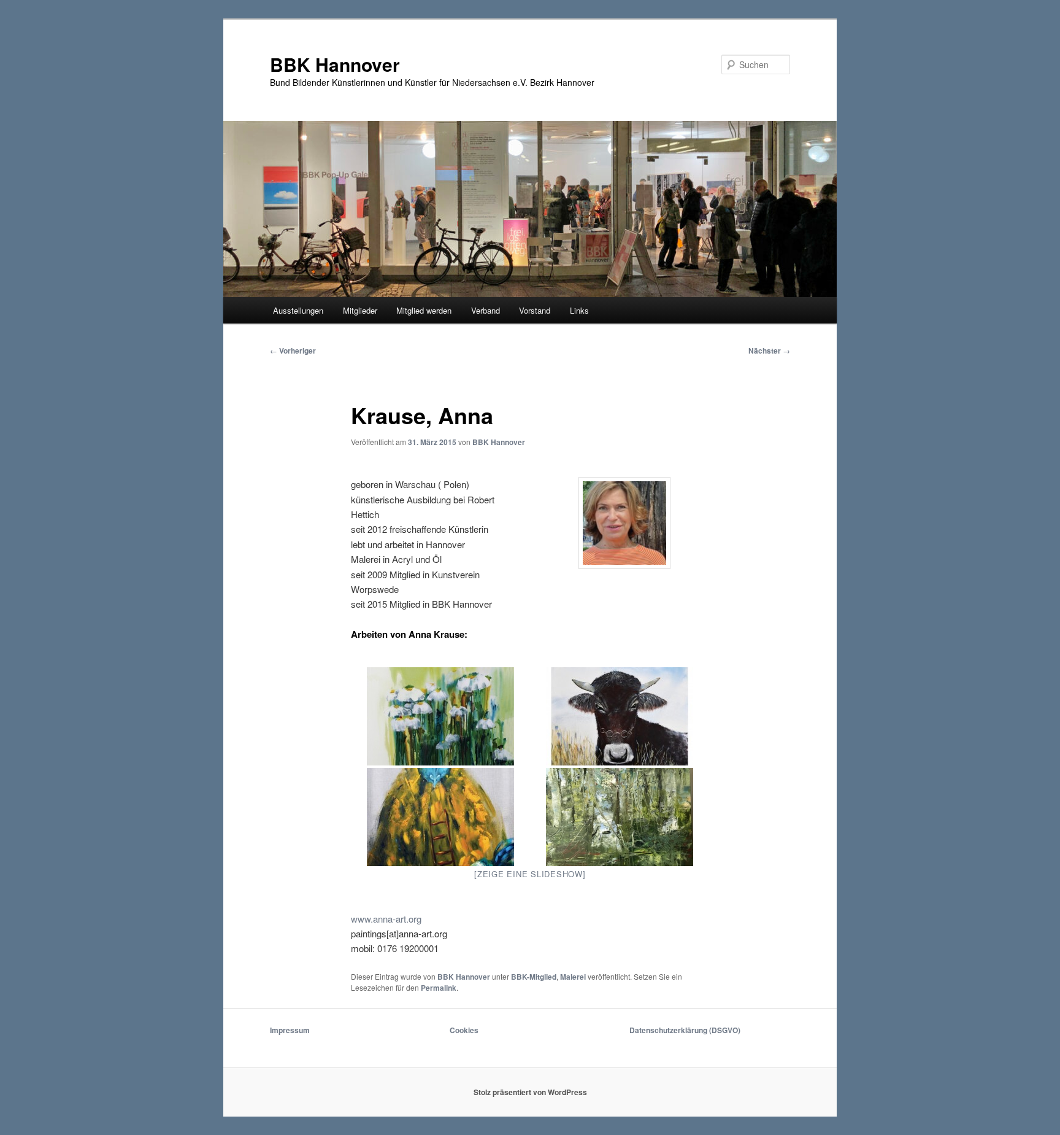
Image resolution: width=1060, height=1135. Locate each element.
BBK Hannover (335, 64)
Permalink (438, 987)
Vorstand (534, 310)
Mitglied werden (423, 310)
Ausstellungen (298, 310)
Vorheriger (293, 350)
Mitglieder (360, 310)
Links (579, 310)
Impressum (290, 1030)
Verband (485, 310)
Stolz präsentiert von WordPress (530, 1092)
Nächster (769, 350)
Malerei (573, 976)
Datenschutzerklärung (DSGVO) (684, 1030)
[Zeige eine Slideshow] (530, 874)
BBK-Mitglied (533, 976)
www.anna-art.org (386, 918)
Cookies (464, 1030)
